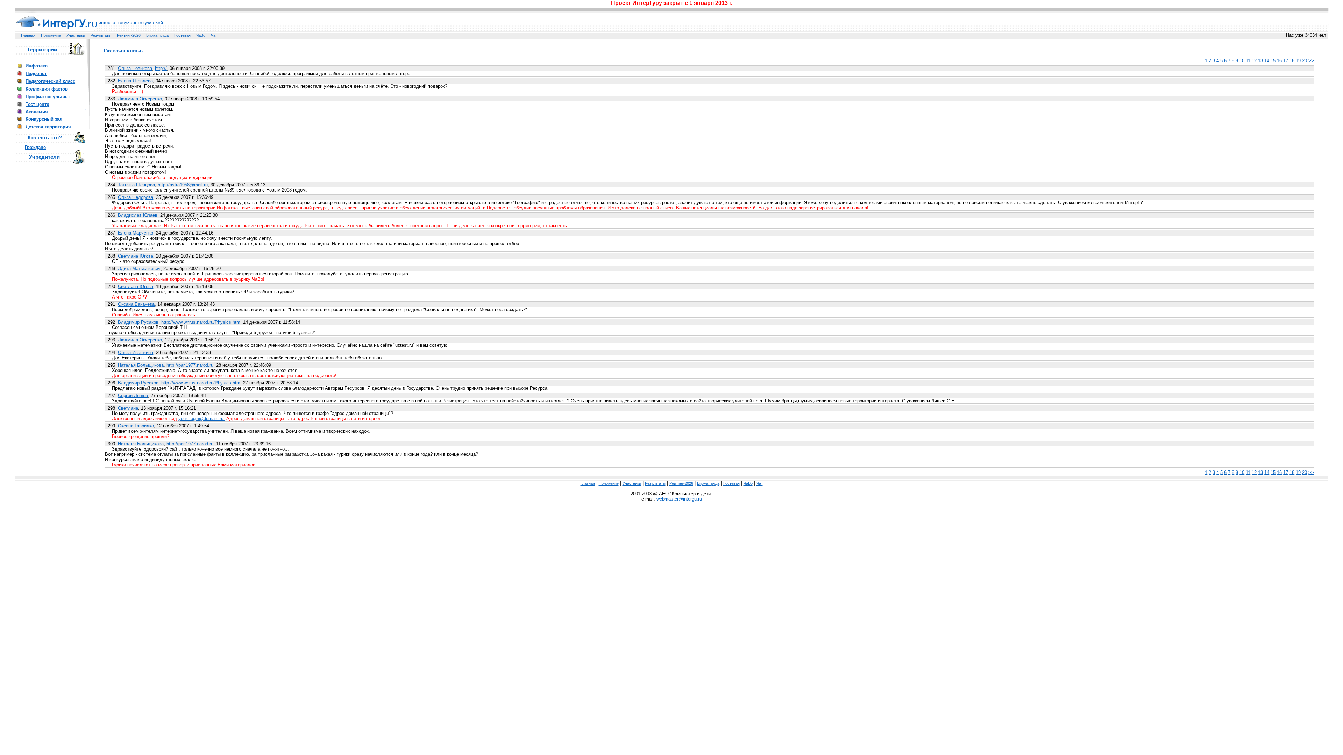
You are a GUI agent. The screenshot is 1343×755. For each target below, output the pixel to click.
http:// (161, 68)
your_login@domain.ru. (201, 418)
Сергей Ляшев (133, 395)
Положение (51, 35)
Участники (75, 35)
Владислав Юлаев (137, 215)
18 (1291, 60)
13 (1260, 60)
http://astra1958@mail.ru (183, 184)
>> (1311, 60)
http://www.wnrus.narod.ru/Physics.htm (200, 322)
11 (1248, 60)
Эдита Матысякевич (139, 268)
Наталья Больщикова (141, 365)
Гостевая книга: (123, 50)
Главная (28, 35)
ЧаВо (200, 35)
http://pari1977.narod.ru (189, 365)
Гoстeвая (182, 35)
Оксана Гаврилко (136, 426)
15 (1273, 60)
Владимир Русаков (138, 322)
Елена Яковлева (135, 81)
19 (1298, 60)
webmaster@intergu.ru (679, 499)
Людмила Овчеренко (140, 98)
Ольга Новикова (135, 68)
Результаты (101, 35)
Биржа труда (157, 35)
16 (1279, 60)
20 (1304, 60)
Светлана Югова (135, 256)
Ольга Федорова (135, 197)
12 (1254, 60)
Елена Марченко (135, 233)
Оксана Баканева (136, 304)
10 (1241, 60)
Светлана (128, 408)
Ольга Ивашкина (135, 352)
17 (1285, 60)
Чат (214, 35)
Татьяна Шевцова (136, 184)
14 (1266, 60)
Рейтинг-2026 (129, 35)
